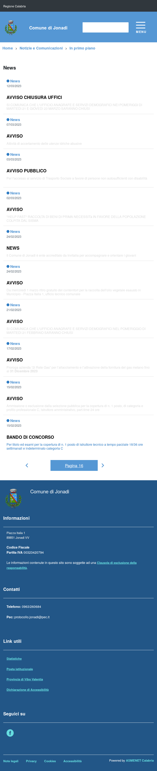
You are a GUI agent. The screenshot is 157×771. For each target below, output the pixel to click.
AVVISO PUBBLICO (26, 170)
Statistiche (14, 658)
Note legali (10, 761)
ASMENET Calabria (140, 760)
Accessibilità (72, 761)
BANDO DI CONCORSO (30, 437)
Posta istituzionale (20, 669)
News (15, 81)
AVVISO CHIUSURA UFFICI (34, 97)
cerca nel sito (94, 27)
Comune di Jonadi (48, 28)
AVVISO (15, 136)
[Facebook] (10, 733)
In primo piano (82, 48)
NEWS (13, 248)
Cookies (50, 761)
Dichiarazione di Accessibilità (28, 689)
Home (7, 48)
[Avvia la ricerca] (123, 27)
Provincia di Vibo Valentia (25, 679)
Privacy (31, 761)
